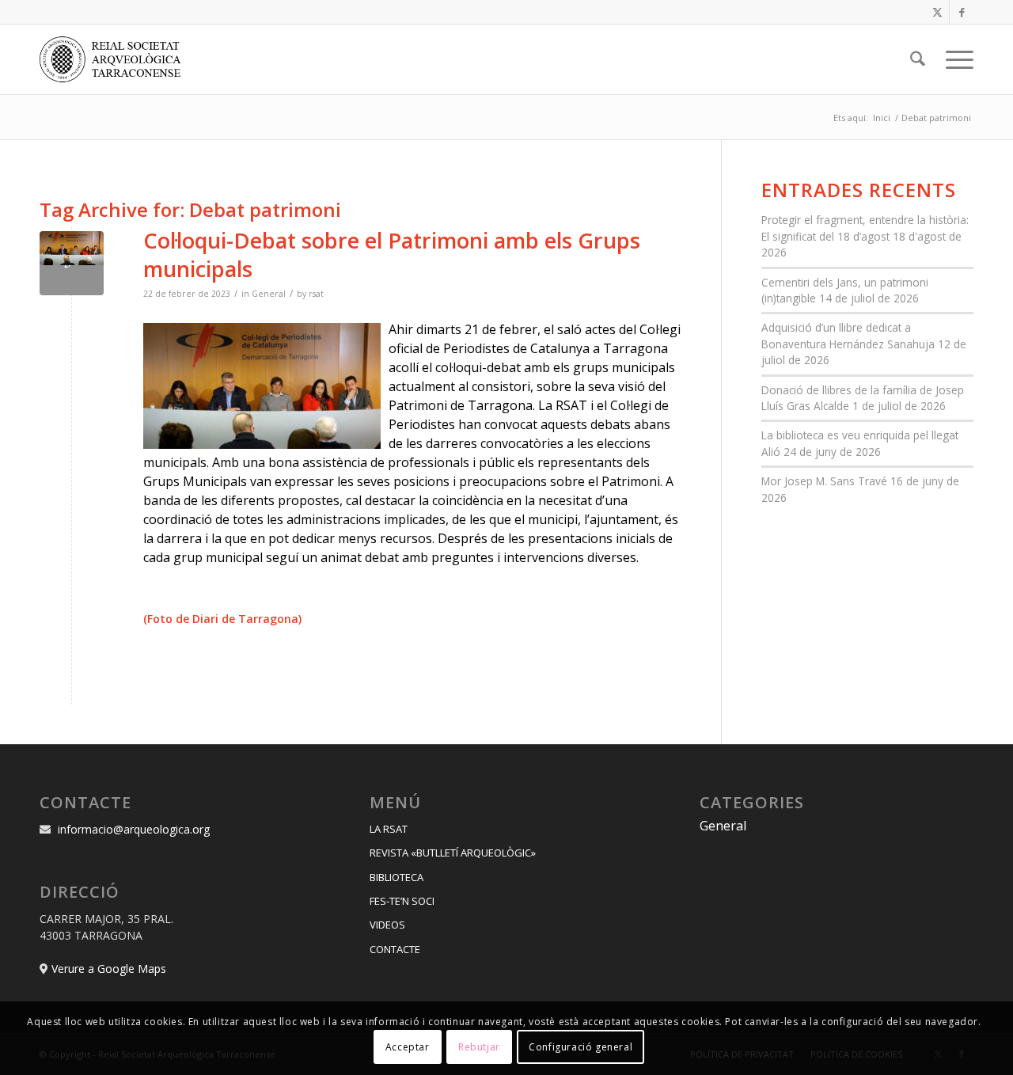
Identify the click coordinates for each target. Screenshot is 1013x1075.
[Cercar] (917, 59)
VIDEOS (387, 924)
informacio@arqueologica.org (134, 829)
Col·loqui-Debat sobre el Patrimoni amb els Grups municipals (391, 254)
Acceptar (407, 1047)
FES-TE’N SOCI (402, 901)
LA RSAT (389, 829)
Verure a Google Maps (108, 968)
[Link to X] (937, 12)
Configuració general (580, 1047)
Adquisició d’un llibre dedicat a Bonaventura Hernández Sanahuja (848, 335)
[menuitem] (917, 59)
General (269, 293)
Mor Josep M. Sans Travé (824, 480)
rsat (316, 293)
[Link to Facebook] (961, 12)
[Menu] (954, 59)
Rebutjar (479, 1047)
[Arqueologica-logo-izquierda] (116, 59)
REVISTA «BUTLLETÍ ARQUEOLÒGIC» (453, 852)
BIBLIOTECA (396, 877)
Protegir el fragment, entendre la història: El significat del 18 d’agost (865, 227)
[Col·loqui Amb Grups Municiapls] (72, 263)
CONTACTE (395, 949)
